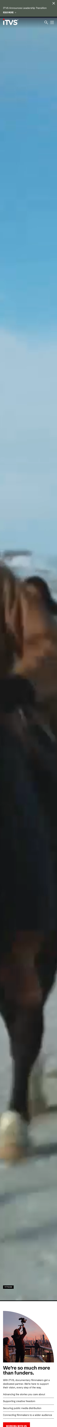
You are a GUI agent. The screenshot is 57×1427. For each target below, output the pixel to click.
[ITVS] (10, 21)
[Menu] (52, 22)
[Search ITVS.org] (46, 22)
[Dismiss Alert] (53, 3)
